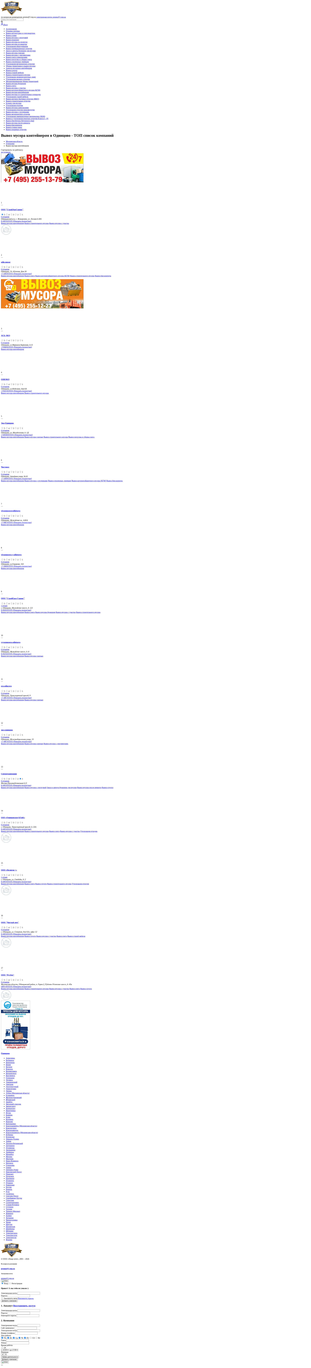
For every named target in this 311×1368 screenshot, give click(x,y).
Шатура (9, 1224)
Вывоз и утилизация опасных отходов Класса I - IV (27, 119)
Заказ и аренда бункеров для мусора (21, 51)
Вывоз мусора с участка (16, 88)
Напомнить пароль (26, 1298)
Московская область (14, 141)
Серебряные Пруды (14, 1198)
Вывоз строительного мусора (18, 75)
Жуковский (10, 1100)
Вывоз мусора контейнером (17, 92)
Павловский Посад (14, 1172)
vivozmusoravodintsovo (10, 511)
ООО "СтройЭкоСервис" (12, 210)
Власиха (9, 1069)
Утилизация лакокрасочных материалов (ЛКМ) (25, 116)
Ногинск (9, 1163)
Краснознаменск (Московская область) (22, 1132)
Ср (16, 1338)
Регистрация (17, 1283)
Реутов (9, 1187)
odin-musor (5, 262)
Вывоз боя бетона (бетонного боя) (20, 121)
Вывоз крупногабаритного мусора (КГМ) (23, 90)
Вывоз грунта (11, 70)
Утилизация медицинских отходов (20, 64)
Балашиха (10, 1060)
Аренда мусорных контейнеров (19, 68)
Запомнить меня (11, 1298)
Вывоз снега (11, 86)
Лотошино (10, 1146)
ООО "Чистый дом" (10, 922)
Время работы (7, 1345)
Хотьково (10, 1218)
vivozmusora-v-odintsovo (11, 555)
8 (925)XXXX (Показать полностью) (16, 654)
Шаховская (10, 1227)
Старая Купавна (12, 1205)
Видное (9, 1067)
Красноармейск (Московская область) (21, 1126)
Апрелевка (10, 1058)
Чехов (8, 1222)
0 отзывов (5, 217)
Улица (4, 1343)
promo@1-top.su (8, 1269)
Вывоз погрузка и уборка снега (19, 59)
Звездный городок (13, 1104)
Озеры (8, 1167)
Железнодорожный (14, 1097)
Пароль (4, 1296)
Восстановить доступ (24, 1305)
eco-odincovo (6, 686)
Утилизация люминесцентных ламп (21, 77)
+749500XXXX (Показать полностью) (17, 435)
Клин (8, 1117)
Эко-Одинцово (7, 423)
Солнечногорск (12, 1202)
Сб (33, 1338)
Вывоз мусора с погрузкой (17, 38)
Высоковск (10, 1076)
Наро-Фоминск (12, 1161)
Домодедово (11, 1089)
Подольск (10, 1176)
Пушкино (10, 1181)
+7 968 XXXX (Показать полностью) (16, 522)
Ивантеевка (11, 1111)
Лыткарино (10, 1150)
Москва (9, 1157)
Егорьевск (10, 1095)
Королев (9, 1122)
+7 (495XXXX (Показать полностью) (16, 274)
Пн (5, 1338)
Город (3, 1340)
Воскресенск (11, 1073)
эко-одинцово (7, 730)
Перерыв (4, 1352)
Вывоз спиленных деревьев (17, 62)
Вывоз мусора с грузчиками (17, 112)
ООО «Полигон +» (9, 870)
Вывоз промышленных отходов (19, 49)
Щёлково (9, 1231)
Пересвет (9, 1174)
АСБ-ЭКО (5, 335)
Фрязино (9, 1213)
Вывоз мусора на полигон (16, 42)
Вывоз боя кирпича (14, 125)
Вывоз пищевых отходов (16, 129)
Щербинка (10, 1229)
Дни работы (6, 1335)
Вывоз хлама (11, 35)
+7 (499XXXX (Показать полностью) (16, 479)
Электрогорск (11, 1233)
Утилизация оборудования (17, 46)
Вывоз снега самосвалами (16, 57)
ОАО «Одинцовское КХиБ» (13, 818)
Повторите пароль (9, 1316)
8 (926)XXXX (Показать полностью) (16, 610)
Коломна (9, 1119)
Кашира (9, 1115)
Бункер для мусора (13, 103)
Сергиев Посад (12, 1196)
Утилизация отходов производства (20, 110)
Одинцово (10, 144)
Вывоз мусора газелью (15, 53)
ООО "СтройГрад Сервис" (13, 598)
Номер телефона (8, 1333)
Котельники (11, 1124)
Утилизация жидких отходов (18, 79)
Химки (9, 1216)
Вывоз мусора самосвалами (17, 108)
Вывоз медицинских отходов (18, 114)
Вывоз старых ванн (14, 127)
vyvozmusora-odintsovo (10, 642)
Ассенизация (11, 29)
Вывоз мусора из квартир (16, 44)
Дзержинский (11, 1082)
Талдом (9, 1209)
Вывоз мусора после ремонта (18, 123)
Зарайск (9, 1102)
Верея (8, 1065)
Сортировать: (12, 150)
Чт (22, 1338)
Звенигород (11, 1106)
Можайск (10, 1154)
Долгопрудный (12, 1087)
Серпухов (10, 1200)
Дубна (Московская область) (17, 1093)
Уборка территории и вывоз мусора (20, 66)
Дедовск (9, 1080)
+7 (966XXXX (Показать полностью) (16, 566)
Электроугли (11, 1237)
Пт (28, 1338)
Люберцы (10, 1152)
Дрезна (9, 1091)
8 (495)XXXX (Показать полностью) (16, 221)
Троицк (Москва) (13, 1211)
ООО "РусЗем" (7, 975)
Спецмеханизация (9, 774)
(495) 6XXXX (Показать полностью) (16, 986)
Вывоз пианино (12, 40)
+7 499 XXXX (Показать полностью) (16, 698)
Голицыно (10, 1078)
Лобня (8, 1141)
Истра (8, 1113)
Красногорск (11, 1128)
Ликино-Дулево (12, 1139)
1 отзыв (4, 606)
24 (5, 1348)
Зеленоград (10, 1108)
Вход (5, 25)
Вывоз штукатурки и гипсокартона (20, 33)
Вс (39, 1338)
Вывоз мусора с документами (18, 55)
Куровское (10, 1137)
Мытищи (9, 1159)
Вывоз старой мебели (15, 73)
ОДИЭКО (5, 379)
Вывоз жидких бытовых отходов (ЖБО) (22, 99)
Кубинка (9, 1135)
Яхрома (9, 1240)
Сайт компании (7, 1328)
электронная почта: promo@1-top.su (51, 17)
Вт (11, 1338)
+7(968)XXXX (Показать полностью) (16, 347)
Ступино (9, 1207)
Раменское (10, 1185)
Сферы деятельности (10, 1357)
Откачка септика (13, 31)
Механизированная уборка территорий (22, 81)
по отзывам (5, 152)
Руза (7, 1192)
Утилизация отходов (14, 105)
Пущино (9, 1183)
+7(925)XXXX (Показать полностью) (16, 391)
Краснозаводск (12, 1130)
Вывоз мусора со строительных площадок (23, 94)
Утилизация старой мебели (17, 97)
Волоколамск (11, 1071)
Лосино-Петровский (14, 1143)
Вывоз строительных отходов (18, 101)
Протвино (10, 1178)
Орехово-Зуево (12, 1170)
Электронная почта (9, 1293)
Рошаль (9, 1189)
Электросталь (11, 1235)
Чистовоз (5, 467)
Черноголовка (11, 1220)
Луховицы (10, 1148)
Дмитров (9, 1084)
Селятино (10, 1194)
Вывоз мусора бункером (16, 84)
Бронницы (10, 1062)
